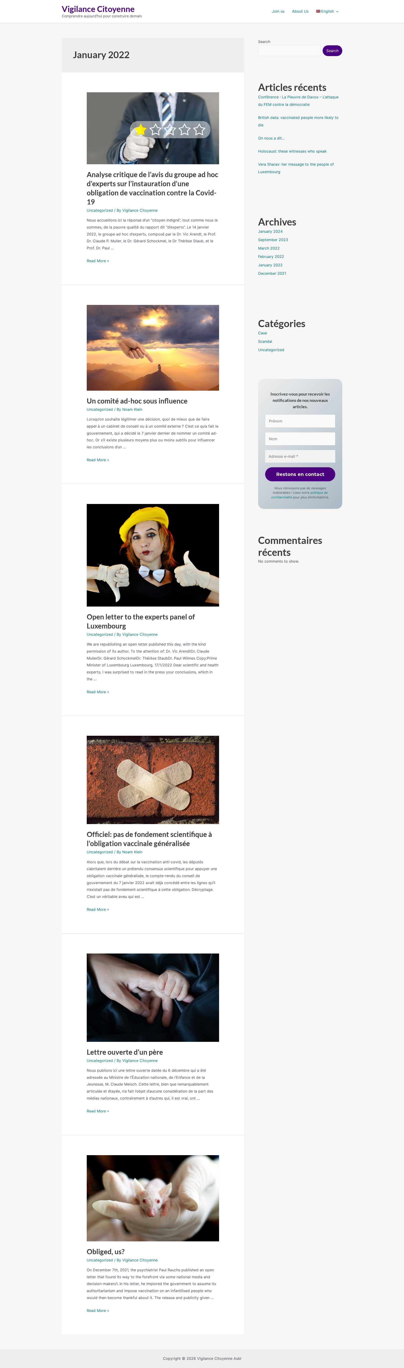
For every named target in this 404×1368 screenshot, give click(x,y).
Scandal (265, 341)
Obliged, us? (106, 1251)
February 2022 (271, 256)
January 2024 (270, 231)
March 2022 (269, 248)
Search (264, 41)
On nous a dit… (271, 138)
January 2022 (270, 265)
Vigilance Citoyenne (98, 9)
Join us (278, 11)
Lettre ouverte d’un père (125, 1052)
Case (262, 333)
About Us (300, 11)
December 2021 (272, 273)
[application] (336, 11)
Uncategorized (100, 210)
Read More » (98, 260)
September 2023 (273, 239)
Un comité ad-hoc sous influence (137, 400)
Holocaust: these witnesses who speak (292, 151)
